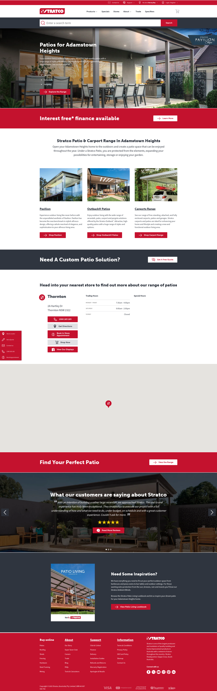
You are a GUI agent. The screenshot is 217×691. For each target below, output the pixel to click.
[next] (212, 512)
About (69, 640)
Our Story (68, 645)
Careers (67, 654)
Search (169, 23)
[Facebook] (148, 672)
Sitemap (120, 658)
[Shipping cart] (177, 11)
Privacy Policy (122, 650)
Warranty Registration (98, 667)
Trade (67, 658)
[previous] (5, 512)
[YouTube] (158, 672)
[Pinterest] (169, 672)
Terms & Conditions (124, 645)
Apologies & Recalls (97, 671)
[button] (108, 404)
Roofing (42, 650)
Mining (42, 671)
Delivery (93, 654)
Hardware (43, 663)
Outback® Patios (98, 209)
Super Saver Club (71, 650)
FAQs (66, 667)
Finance (93, 650)
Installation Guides (97, 658)
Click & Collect (95, 645)
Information (125, 640)
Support (95, 640)
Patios (42, 645)
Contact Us (121, 663)
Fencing (42, 658)
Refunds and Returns (98, 663)
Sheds (42, 654)
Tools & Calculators (72, 671)
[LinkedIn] (174, 672)
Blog (66, 663)
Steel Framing (45, 667)
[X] (153, 672)
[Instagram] (164, 672)
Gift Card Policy (122, 654)
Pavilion (45, 209)
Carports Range (145, 209)
